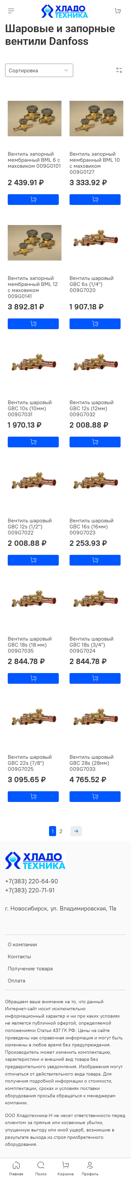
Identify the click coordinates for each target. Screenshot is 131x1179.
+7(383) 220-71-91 (29, 890)
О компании (22, 944)
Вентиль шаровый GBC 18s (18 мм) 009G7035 (30, 644)
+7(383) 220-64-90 (31, 881)
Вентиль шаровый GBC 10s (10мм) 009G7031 (30, 408)
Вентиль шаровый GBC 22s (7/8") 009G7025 (30, 762)
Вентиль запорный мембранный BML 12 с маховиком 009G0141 (33, 287)
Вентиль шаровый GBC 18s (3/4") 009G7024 (92, 644)
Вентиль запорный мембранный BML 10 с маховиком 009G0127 (95, 162)
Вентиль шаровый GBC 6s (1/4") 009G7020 (92, 284)
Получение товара (30, 968)
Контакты (19, 956)
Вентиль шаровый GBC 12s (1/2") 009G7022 (30, 526)
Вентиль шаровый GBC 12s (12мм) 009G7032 (92, 408)
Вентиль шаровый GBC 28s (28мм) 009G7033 (92, 762)
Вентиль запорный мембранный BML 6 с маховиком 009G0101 (34, 159)
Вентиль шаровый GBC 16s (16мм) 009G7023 (92, 526)
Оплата (16, 980)
